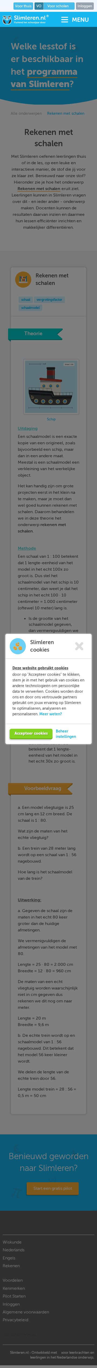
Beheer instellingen (66, 733)
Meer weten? (50, 714)
